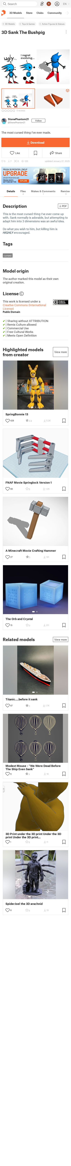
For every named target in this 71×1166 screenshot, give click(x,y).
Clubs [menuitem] (40, 12)
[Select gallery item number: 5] (41, 896)
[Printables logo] (3, 13)
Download (37, 142)
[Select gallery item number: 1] (32, 407)
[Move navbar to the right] (67, 13)
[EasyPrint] (42, 4)
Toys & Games (28, 24)
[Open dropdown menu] (66, 32)
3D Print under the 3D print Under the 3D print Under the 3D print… (33, 835)
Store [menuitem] (29, 12)
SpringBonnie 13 (17, 414)
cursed (8, 255)
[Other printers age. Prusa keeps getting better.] (35, 175)
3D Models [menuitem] (15, 12)
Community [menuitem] (55, 12)
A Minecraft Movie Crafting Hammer (31, 550)
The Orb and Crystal (19, 619)
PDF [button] (64, 206)
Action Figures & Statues (53, 24)
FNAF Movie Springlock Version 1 (29, 482)
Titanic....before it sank (22, 699)
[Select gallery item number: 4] (38, 896)
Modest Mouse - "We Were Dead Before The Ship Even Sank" (33, 767)
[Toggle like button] (8, 421)
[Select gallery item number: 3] (38, 407)
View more (60, 351)
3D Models (10, 24)
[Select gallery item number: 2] (35, 407)
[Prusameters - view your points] (49, 4)
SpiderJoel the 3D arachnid (24, 903)
